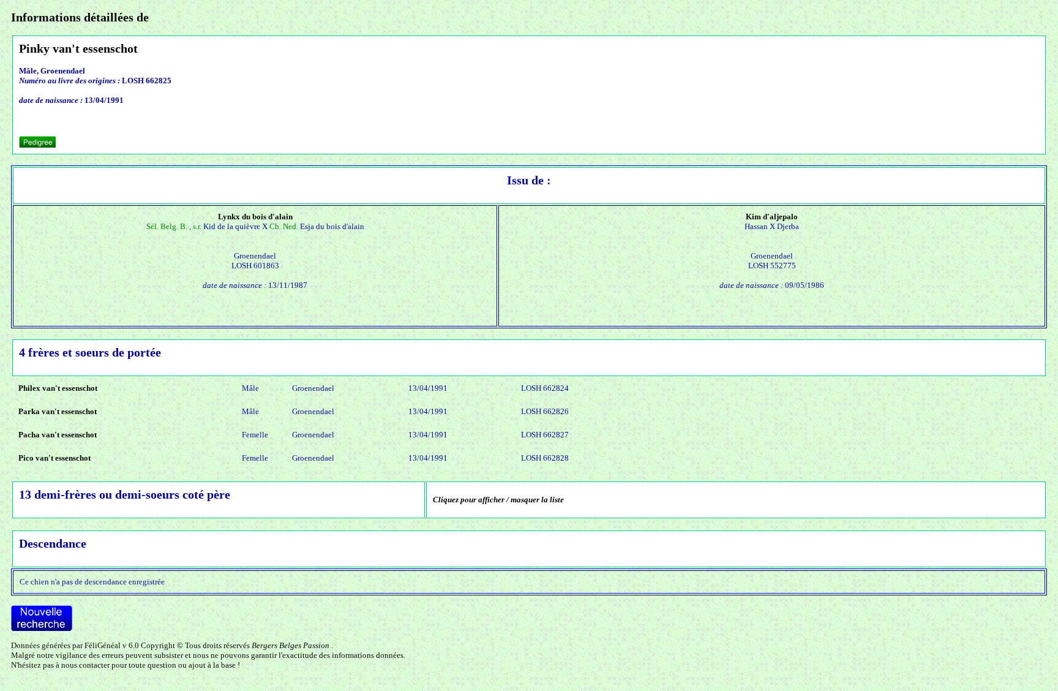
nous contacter (85, 665)
